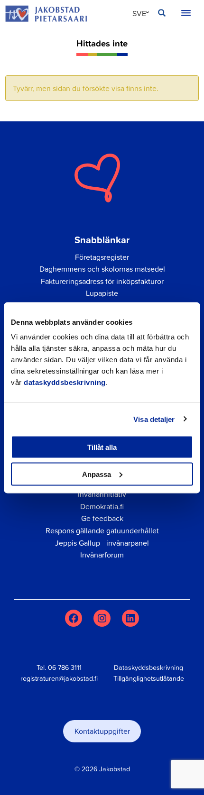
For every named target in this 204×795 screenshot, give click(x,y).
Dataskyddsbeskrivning (148, 667)
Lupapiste (102, 293)
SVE (139, 13)
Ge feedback (102, 518)
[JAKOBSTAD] (46, 13)
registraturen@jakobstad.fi (59, 678)
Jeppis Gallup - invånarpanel (102, 543)
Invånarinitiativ (102, 494)
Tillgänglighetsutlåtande (148, 678)
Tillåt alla (102, 447)
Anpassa (96, 474)
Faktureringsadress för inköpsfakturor (102, 281)
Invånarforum (102, 554)
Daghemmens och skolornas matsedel (102, 269)
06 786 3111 (65, 667)
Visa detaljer (154, 419)
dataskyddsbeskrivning (65, 382)
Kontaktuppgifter (102, 731)
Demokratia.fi (102, 506)
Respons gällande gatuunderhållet (102, 530)
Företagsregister (102, 257)
